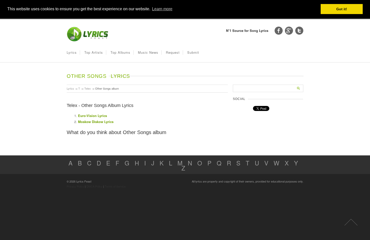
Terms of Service (115, 186)
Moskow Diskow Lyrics (96, 121)
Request (173, 52)
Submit (193, 52)
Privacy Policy (75, 186)
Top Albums (120, 52)
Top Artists (93, 52)
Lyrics (72, 52)
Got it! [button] (341, 9)
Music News (148, 52)
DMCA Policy (94, 186)
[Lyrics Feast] (87, 40)
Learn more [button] (162, 9)
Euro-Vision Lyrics (92, 115)
